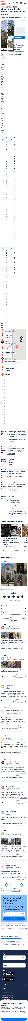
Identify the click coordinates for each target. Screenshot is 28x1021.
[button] (7, 17)
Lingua (4, 954)
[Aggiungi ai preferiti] (19, 525)
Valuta (4, 961)
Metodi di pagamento (8, 995)
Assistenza (5, 985)
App (3, 970)
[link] (11, 538)
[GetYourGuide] (3, 3)
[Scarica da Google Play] (8, 974)
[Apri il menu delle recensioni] (25, 628)
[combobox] (15, 620)
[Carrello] (17, 3)
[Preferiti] (13, 3)
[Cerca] (9, 3)
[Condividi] (25, 17)
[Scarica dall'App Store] (8, 979)
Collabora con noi (7, 992)
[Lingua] (21, 3)
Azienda (4, 988)
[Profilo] (25, 3)
